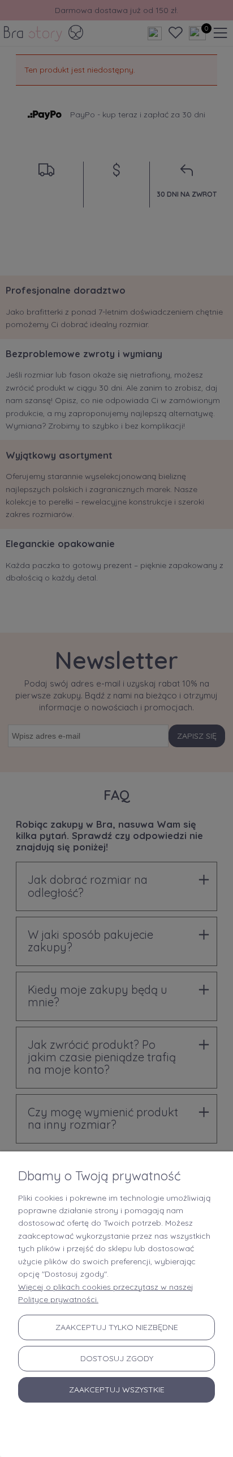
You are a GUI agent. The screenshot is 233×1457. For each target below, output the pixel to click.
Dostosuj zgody (116, 1358)
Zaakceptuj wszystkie (117, 1389)
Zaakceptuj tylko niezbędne (116, 1327)
